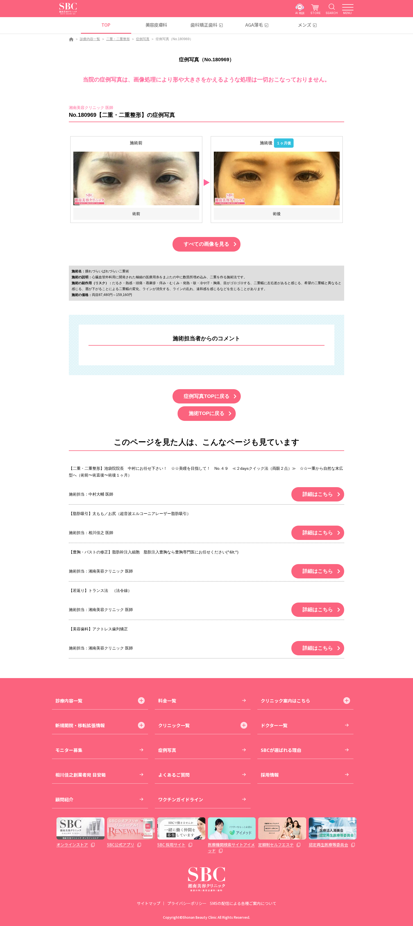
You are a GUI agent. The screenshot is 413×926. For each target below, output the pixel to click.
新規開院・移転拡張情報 (80, 725)
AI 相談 (300, 12)
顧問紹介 (64, 799)
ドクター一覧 (274, 725)
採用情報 (270, 774)
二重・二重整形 (118, 39)
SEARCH (332, 12)
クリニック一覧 (174, 725)
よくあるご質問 (174, 774)
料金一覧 (167, 700)
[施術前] (136, 178)
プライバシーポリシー (186, 903)
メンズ (304, 24)
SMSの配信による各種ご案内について (243, 903)
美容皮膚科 (156, 24)
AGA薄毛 (254, 24)
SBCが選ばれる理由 (281, 750)
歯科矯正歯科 (203, 24)
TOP (105, 24)
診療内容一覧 (90, 39)
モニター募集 (68, 750)
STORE (315, 12)
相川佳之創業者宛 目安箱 (80, 774)
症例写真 (142, 39)
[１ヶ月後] (277, 178)
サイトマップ (148, 903)
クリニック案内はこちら (285, 700)
